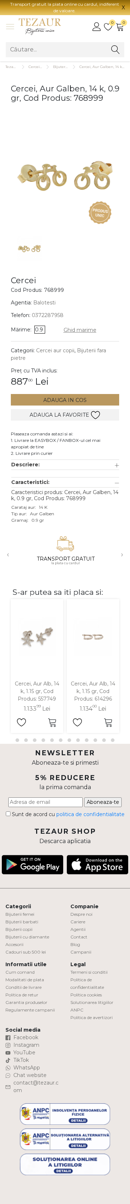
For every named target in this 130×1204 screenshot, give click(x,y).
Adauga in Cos (65, 400)
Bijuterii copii (18, 929)
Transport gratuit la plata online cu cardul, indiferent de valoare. (64, 7)
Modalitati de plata (24, 979)
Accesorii (14, 944)
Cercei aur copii (55, 350)
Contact (78, 937)
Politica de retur (21, 994)
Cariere (77, 921)
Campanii (80, 952)
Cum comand (20, 972)
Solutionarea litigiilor (91, 1002)
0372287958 (48, 315)
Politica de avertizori (91, 1017)
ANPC (76, 1010)
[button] (65, 465)
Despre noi (81, 914)
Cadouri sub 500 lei (25, 952)
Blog (75, 944)
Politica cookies (86, 994)
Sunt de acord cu (67, 814)
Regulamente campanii (30, 1010)
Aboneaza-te (103, 802)
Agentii (78, 929)
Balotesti (44, 302)
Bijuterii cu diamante (27, 937)
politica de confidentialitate (90, 814)
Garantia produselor (26, 1002)
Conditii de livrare (23, 987)
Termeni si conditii (89, 972)
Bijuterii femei (19, 914)
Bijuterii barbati (21, 921)
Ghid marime (80, 330)
